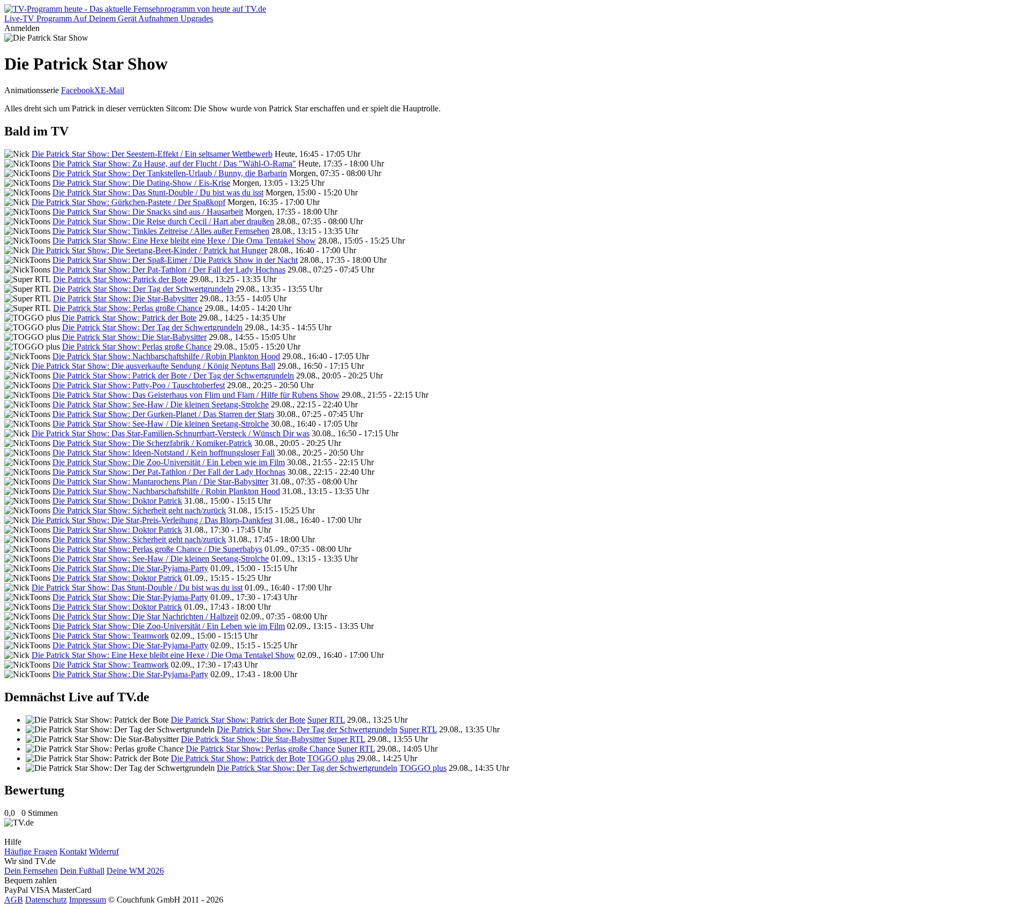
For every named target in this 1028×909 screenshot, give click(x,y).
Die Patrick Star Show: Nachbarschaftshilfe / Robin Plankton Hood (166, 356)
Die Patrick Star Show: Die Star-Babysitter (125, 298)
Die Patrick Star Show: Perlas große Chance (127, 308)
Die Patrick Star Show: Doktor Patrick (117, 500)
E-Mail (112, 90)
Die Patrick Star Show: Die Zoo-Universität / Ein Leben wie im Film (168, 462)
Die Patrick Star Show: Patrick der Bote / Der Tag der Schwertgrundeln (173, 375)
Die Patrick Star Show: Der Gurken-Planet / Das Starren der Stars (163, 414)
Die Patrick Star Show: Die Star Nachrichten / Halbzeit (145, 616)
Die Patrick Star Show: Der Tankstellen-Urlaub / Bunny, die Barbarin (169, 173)
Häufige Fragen (30, 851)
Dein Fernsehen (31, 870)
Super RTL (326, 719)
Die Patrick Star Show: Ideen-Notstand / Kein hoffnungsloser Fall (163, 452)
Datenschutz (46, 899)
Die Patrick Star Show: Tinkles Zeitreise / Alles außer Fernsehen (160, 231)
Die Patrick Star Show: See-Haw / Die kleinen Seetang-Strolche (160, 404)
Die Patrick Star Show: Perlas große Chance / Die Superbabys (157, 549)
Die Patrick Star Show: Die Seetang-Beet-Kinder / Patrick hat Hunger (149, 250)
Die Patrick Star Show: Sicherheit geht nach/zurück (139, 510)
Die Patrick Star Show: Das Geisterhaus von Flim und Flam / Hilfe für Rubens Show (195, 394)
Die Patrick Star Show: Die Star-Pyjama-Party (130, 568)
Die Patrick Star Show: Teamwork (110, 635)
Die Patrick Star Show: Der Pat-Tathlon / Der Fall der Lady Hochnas (168, 269)
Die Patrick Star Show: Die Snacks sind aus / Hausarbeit (147, 211)
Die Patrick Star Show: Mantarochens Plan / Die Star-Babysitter (160, 481)
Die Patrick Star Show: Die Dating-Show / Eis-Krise (141, 182)
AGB (13, 899)
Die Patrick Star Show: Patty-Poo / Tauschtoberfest (138, 385)
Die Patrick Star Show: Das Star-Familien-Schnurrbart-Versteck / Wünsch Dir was (170, 433)
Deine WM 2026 (135, 870)
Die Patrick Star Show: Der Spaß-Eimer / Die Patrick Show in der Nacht (175, 259)
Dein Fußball (82, 870)
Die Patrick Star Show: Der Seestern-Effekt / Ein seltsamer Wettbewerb (152, 153)
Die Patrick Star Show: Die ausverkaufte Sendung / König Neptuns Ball (153, 365)
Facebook (77, 90)
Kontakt (73, 851)
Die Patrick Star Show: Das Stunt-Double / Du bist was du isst (157, 192)
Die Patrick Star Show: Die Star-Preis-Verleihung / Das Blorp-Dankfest (152, 520)
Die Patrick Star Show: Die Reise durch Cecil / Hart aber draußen (163, 221)
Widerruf (104, 851)
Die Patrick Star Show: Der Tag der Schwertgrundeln (143, 288)
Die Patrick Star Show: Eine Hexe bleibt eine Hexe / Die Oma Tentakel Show (184, 240)
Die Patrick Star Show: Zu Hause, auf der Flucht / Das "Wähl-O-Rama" (174, 163)
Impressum (87, 899)
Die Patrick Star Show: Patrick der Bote (120, 279)
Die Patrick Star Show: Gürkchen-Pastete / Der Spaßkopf (128, 202)
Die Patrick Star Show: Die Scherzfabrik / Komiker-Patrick (152, 443)
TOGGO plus (330, 758)
